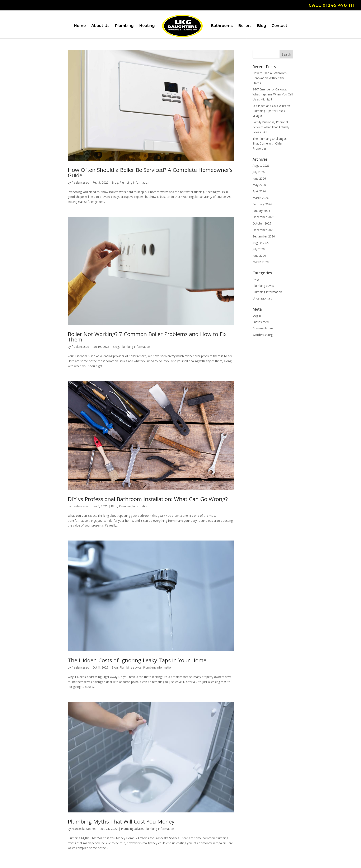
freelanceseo (80, 182)
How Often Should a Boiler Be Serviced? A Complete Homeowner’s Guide (150, 172)
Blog (261, 26)
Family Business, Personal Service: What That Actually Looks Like (271, 127)
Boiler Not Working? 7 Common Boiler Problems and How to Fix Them (147, 336)
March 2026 (261, 198)
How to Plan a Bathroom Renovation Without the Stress (270, 78)
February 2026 (262, 204)
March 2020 (261, 262)
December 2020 (263, 230)
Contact (279, 26)
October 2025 (262, 223)
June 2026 (259, 178)
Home (80, 26)
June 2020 (259, 256)
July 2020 (259, 249)
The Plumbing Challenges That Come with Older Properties (270, 144)
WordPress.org (263, 335)
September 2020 (264, 236)
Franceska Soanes (84, 829)
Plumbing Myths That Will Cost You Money (121, 821)
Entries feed (261, 322)
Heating (147, 26)
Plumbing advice (130, 667)
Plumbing (124, 26)
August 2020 (261, 243)
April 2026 (259, 191)
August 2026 (261, 166)
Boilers (245, 26)
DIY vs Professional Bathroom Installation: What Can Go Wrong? (148, 499)
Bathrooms (222, 26)
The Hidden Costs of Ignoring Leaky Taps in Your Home (137, 660)
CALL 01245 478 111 (332, 5)
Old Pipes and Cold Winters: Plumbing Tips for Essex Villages (271, 111)
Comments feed (264, 328)
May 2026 (259, 185)
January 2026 (261, 211)
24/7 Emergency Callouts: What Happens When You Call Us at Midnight (273, 94)
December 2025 (263, 217)
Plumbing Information (134, 182)
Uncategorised (262, 298)
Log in (257, 315)
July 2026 (259, 172)
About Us (100, 26)
